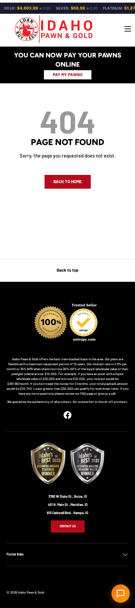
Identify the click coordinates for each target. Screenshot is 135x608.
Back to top (67, 270)
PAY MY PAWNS (68, 74)
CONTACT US (68, 526)
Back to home (67, 181)
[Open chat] (120, 593)
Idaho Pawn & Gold (31, 592)
